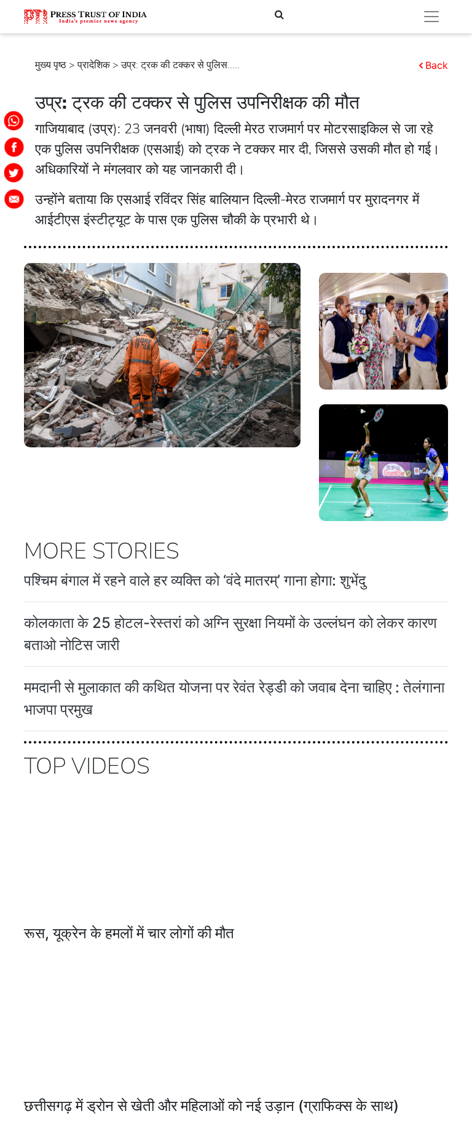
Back (436, 65)
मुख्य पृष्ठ (50, 65)
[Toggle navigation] (431, 16)
